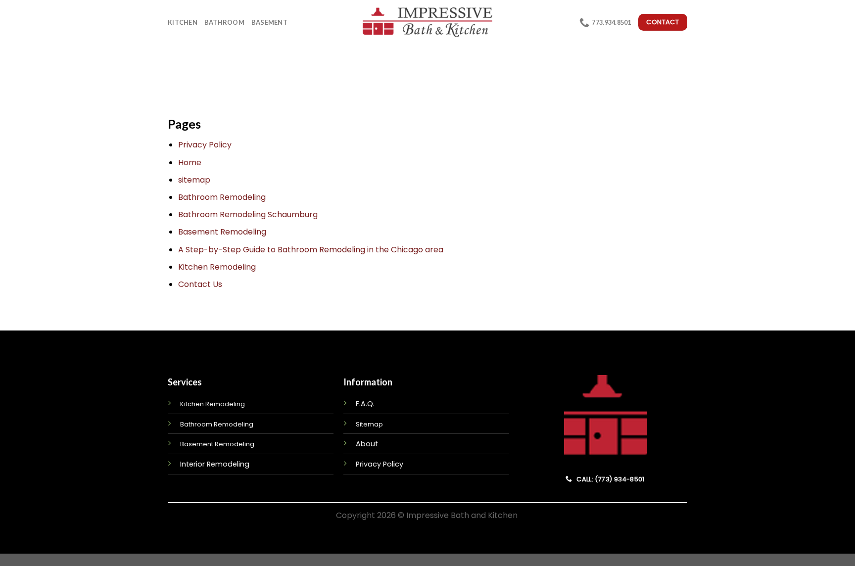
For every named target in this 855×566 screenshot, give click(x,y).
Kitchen (182, 22)
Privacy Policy (205, 144)
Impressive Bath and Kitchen (462, 515)
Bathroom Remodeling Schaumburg (248, 214)
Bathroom (224, 22)
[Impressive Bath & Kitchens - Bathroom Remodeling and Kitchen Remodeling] (428, 22)
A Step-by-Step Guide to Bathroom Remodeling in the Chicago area (310, 249)
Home (189, 162)
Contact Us (200, 284)
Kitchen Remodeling (217, 267)
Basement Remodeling (222, 231)
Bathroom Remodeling (222, 197)
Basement (269, 22)
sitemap (194, 180)
